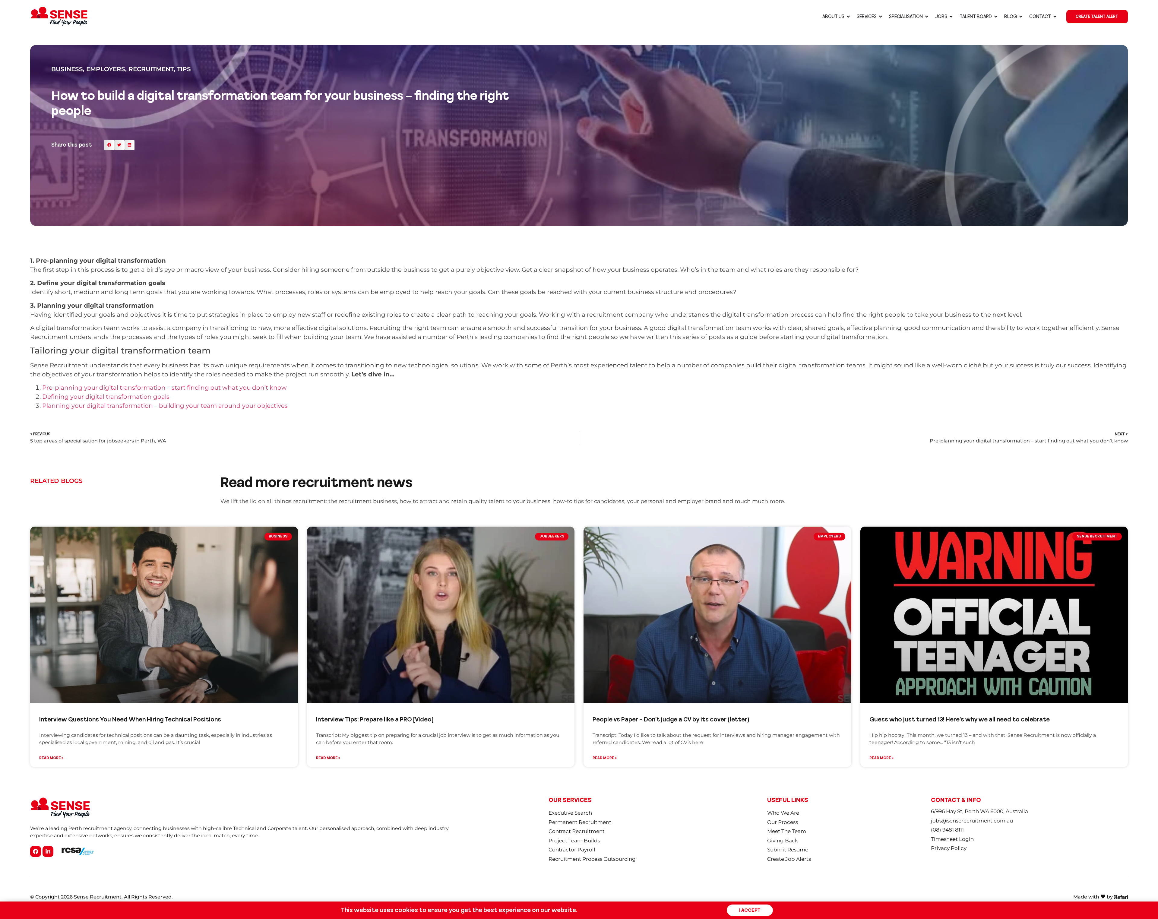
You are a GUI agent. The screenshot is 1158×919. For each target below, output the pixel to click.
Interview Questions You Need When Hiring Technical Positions (130, 719)
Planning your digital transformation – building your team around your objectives (165, 405)
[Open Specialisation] (926, 16)
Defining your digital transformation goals (105, 396)
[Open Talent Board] (995, 16)
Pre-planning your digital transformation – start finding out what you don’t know (164, 387)
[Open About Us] (848, 16)
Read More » (51, 758)
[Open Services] (880, 16)
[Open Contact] (1054, 16)
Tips (184, 69)
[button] (109, 145)
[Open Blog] (1020, 16)
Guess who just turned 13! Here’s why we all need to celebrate (959, 719)
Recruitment (151, 69)
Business (67, 69)
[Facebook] (35, 851)
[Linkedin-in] (48, 851)
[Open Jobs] (951, 16)
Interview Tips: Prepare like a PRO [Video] (374, 719)
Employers (105, 69)
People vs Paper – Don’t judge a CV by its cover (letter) (671, 719)
